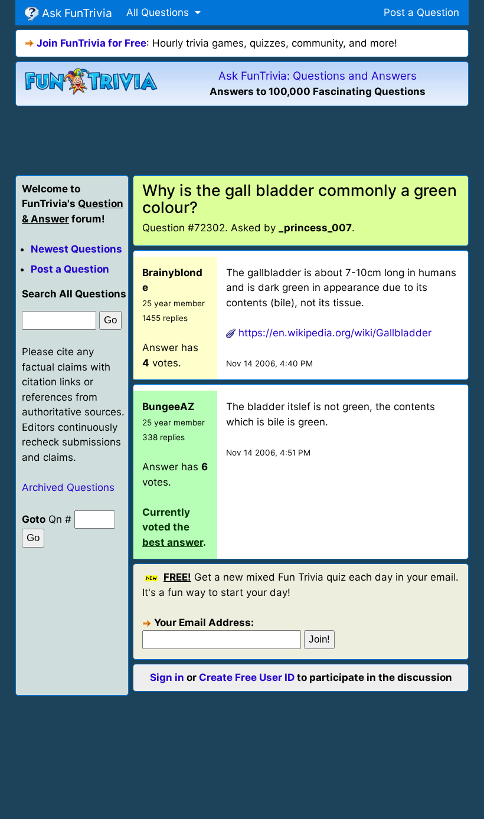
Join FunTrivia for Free (91, 43)
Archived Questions (68, 487)
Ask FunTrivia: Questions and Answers (317, 76)
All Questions (159, 12)
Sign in (167, 677)
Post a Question (421, 12)
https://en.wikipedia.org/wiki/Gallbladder (334, 333)
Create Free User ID (247, 677)
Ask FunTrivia (75, 13)
